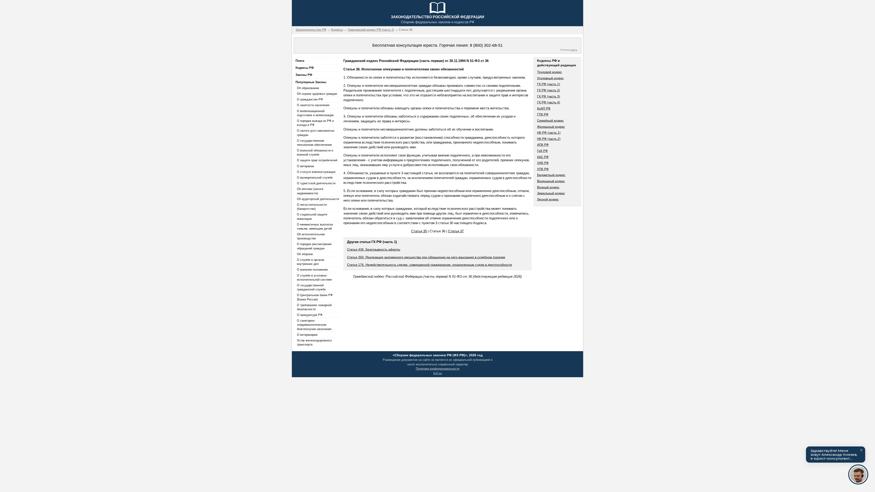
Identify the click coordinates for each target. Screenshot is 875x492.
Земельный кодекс (551, 193)
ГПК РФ (542, 114)
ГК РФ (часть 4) (548, 102)
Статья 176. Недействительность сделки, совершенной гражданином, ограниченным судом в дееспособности (429, 264)
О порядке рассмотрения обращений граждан (314, 246)
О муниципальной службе (315, 177)
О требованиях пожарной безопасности (314, 307)
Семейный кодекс (550, 120)
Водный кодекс (548, 187)
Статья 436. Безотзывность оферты (373, 249)
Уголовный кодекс (550, 78)
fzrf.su (437, 373)
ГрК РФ (542, 151)
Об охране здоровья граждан (317, 93)
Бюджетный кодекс (551, 175)
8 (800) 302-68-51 (486, 45)
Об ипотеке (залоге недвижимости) (310, 191)
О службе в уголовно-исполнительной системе (314, 277)
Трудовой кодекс (549, 72)
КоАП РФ (544, 108)
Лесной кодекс (548, 199)
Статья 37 (456, 231)
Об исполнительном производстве (311, 236)
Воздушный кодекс (551, 181)
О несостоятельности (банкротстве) (312, 206)
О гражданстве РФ (310, 99)
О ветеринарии (307, 334)
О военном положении (312, 269)
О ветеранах (305, 166)
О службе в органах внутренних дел (310, 262)
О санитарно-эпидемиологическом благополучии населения (314, 325)
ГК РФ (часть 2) (548, 90)
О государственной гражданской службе (311, 287)
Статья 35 (419, 231)
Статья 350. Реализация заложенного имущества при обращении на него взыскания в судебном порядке (426, 257)
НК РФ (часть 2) (549, 139)
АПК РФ (543, 144)
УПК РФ (543, 169)
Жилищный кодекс (551, 126)
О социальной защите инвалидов (312, 216)
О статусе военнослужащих (316, 172)
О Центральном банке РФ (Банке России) (315, 297)
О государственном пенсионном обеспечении (314, 142)
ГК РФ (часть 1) (548, 84)
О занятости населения (313, 105)
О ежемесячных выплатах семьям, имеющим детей (315, 226)
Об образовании (308, 88)
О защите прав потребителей (317, 160)
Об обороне (305, 254)
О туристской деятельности (316, 183)
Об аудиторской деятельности (318, 199)
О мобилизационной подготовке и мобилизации (315, 113)
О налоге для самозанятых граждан (316, 132)
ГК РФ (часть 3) (548, 96)
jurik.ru (574, 50)
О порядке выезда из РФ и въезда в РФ (315, 123)
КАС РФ (543, 157)
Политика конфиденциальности (437, 368)
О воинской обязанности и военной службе (315, 152)
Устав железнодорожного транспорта (314, 342)
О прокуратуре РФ (309, 315)
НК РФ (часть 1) (549, 132)
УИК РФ (543, 163)
